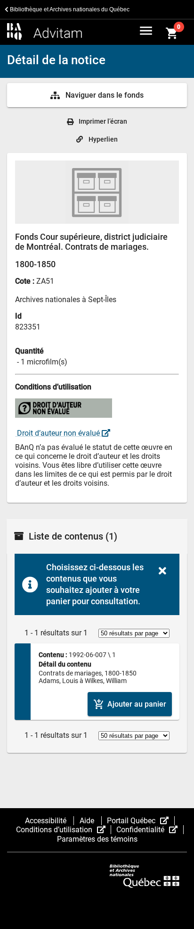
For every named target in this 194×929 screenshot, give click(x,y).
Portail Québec (140, 820)
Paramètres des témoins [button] (97, 839)
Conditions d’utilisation (63, 829)
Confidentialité (149, 829)
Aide (88, 820)
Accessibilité (46, 820)
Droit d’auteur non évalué (58, 433)
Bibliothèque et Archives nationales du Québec (68, 9)
